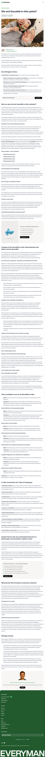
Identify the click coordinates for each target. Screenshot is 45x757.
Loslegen (22, 687)
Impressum (3, 726)
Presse (2, 711)
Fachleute (3, 710)
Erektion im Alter (12, 351)
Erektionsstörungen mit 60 (9, 158)
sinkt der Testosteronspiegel (7, 141)
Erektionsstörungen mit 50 (9, 156)
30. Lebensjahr (32, 141)
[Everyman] (5, 2)
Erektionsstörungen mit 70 (9, 161)
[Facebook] (4, 743)
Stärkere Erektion (4, 700)
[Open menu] (43, 2)
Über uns (3, 708)
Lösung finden (38, 97)
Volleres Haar (3, 698)
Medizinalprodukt (4, 728)
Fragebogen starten (24, 237)
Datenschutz (3, 723)
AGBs (2, 721)
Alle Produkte (3, 702)
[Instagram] (2, 743)
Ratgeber (3, 713)
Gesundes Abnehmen (5, 697)
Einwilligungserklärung (5, 724)
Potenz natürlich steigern (13, 370)
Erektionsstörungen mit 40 (9, 154)
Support (2, 715)
